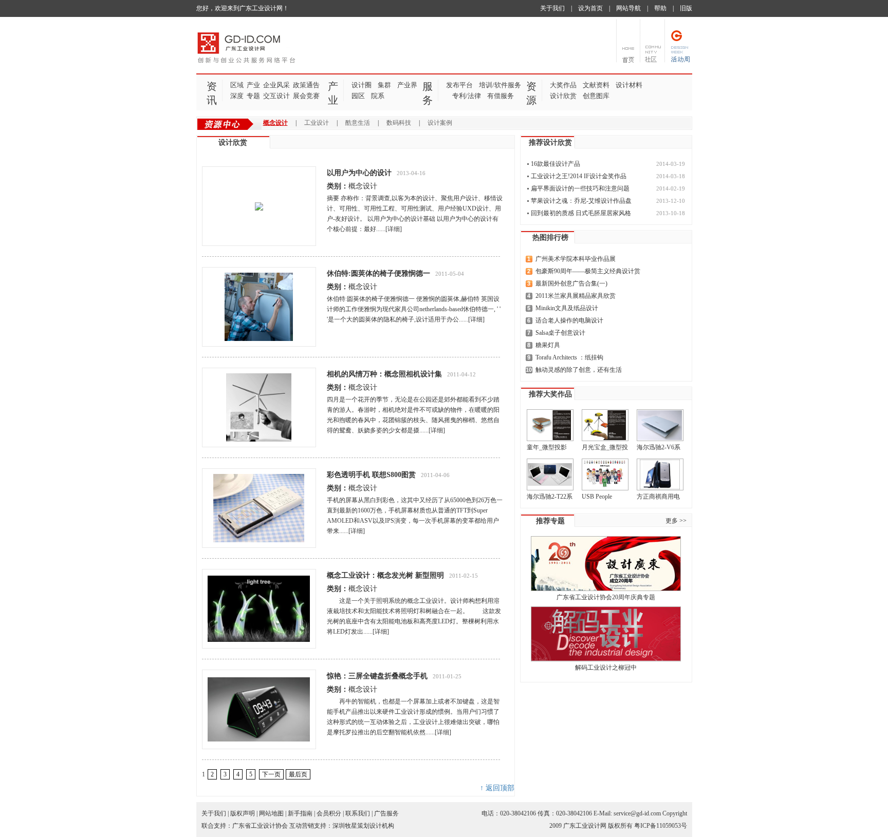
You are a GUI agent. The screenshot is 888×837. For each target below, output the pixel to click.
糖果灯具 (547, 345)
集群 (384, 85)
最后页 (298, 774)
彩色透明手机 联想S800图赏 (371, 475)
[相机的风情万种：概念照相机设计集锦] (259, 407)
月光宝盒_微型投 (605, 447)
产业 (253, 85)
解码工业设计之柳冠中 (606, 667)
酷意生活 (357, 122)
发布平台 (459, 85)
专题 (253, 96)
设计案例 (440, 122)
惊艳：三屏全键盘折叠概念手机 (377, 676)
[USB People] (605, 474)
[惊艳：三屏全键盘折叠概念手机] (259, 709)
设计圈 (361, 85)
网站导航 (628, 8)
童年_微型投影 (547, 447)
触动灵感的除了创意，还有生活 (578, 369)
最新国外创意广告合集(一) (571, 283)
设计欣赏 (563, 96)
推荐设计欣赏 (550, 142)
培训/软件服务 (500, 85)
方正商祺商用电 (658, 496)
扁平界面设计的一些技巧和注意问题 (580, 188)
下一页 (271, 774)
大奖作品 (563, 85)
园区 (358, 96)
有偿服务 (500, 96)
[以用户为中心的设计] (259, 206)
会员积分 (329, 813)
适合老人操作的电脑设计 (569, 320)
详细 (393, 229)
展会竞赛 (306, 96)
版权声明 (242, 813)
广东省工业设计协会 (260, 825)
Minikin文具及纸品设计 (566, 308)
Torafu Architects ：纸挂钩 (569, 357)
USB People (597, 496)
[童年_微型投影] (550, 425)
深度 (237, 96)
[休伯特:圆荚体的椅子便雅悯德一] (259, 307)
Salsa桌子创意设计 (560, 332)
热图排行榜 (550, 237)
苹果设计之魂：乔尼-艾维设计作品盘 (581, 200)
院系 (377, 96)
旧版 (686, 8)
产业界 (407, 85)
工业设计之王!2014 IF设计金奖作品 (578, 176)
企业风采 (276, 85)
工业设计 (316, 122)
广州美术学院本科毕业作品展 (575, 258)
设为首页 (590, 8)
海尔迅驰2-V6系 (658, 447)
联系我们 (357, 813)
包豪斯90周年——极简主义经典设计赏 (587, 271)
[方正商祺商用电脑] (660, 474)
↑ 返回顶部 (497, 788)
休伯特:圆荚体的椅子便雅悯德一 (378, 273)
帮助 (660, 8)
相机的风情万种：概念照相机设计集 (384, 374)
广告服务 (386, 813)
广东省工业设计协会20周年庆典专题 (606, 597)
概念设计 (275, 122)
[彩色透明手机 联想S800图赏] (259, 508)
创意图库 (596, 96)
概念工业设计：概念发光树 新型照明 (385, 575)
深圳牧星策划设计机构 (363, 825)
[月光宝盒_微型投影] (605, 425)
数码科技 (398, 122)
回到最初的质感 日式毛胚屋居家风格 (581, 213)
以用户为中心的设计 (359, 173)
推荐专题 (550, 521)
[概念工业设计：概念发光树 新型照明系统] (259, 609)
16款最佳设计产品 (555, 163)
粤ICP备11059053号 (660, 825)
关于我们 (552, 8)
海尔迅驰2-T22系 (549, 496)
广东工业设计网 (584, 825)
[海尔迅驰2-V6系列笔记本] (660, 425)
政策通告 (306, 85)
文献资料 (596, 85)
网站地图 (271, 813)
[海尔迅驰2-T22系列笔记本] (550, 474)
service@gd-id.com (637, 813)
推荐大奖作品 (550, 394)
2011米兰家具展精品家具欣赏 (575, 295)
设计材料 (629, 85)
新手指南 (300, 813)
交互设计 (276, 96)
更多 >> (676, 520)
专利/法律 (466, 96)
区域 (237, 85)
